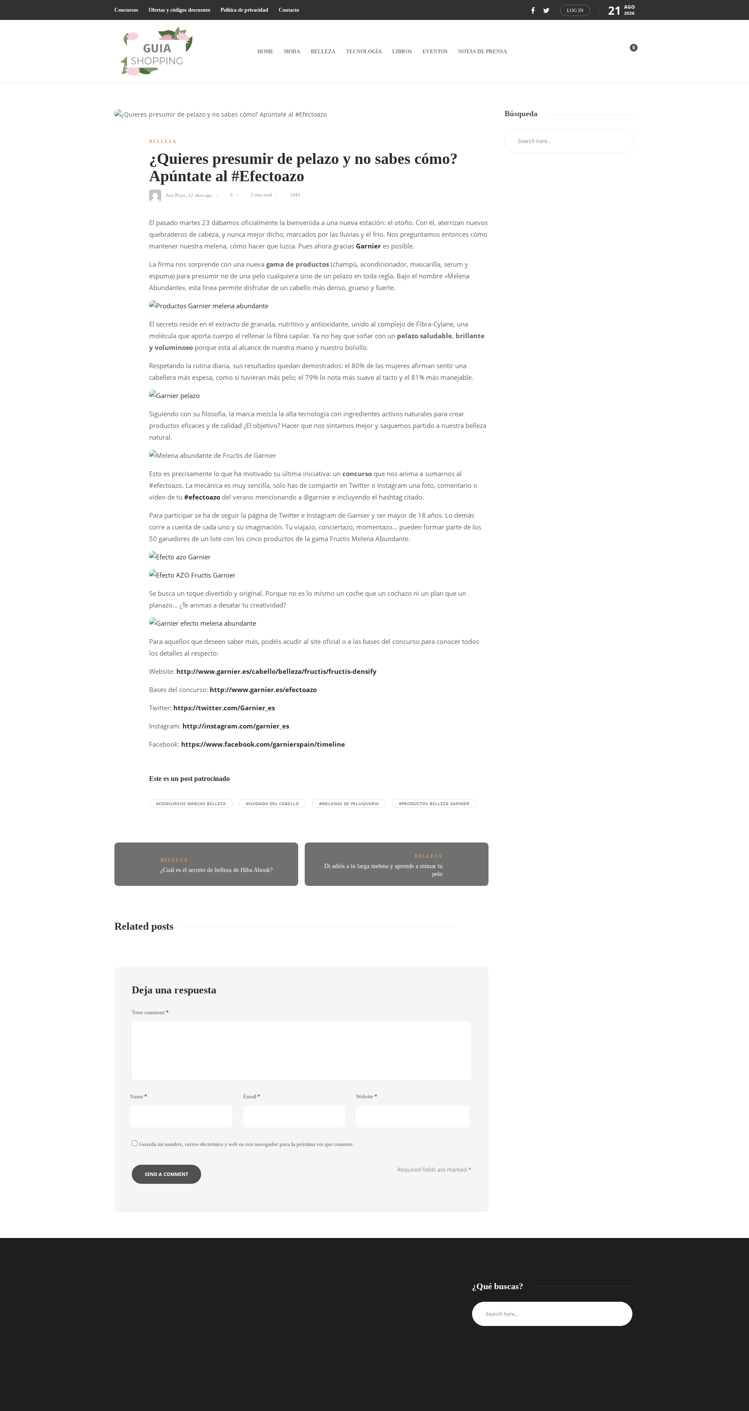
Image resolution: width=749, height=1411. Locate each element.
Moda (292, 52)
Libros (402, 52)
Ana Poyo (176, 194)
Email (251, 1097)
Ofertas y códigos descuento (179, 10)
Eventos (435, 52)
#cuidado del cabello (272, 803)
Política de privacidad (244, 10)
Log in (575, 10)
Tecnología (364, 52)
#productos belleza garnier (434, 803)
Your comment (150, 1012)
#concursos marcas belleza (191, 803)
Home (265, 52)
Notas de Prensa (482, 52)
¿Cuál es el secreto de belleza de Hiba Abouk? (216, 870)
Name (138, 1097)
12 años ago (200, 194)
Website (366, 1097)
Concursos (126, 10)
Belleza (323, 52)
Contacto (289, 10)
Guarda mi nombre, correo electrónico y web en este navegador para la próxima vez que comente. (246, 1144)
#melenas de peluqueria (349, 803)
